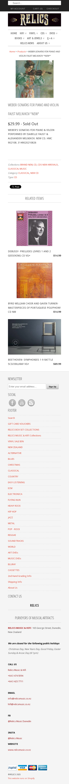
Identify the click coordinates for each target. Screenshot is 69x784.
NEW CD (34, 173)
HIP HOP (12, 511)
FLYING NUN (14, 500)
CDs (44, 33)
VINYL (33, 33)
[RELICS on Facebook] (12, 406)
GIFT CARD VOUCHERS (19, 424)
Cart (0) (38, 9)
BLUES (11, 459)
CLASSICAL (23, 173)
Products (21, 51)
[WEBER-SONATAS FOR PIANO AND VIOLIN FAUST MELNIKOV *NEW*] (34, 98)
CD (35, 164)
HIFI (23, 33)
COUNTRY (13, 476)
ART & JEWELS (35, 38)
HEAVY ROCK (14, 505)
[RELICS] (34, 20)
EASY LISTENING (16, 482)
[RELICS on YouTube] (22, 406)
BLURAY (12, 564)
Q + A (50, 38)
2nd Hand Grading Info (19, 576)
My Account (18, 9)
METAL (11, 523)
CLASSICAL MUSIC (17, 168)
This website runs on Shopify (21, 778)
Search (11, 418)
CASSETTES (13, 570)
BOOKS (19, 38)
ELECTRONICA (15, 494)
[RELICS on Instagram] (31, 406)
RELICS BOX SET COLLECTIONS (23, 429)
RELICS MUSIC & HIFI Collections (24, 435)
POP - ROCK (14, 529)
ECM (10, 488)
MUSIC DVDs (14, 558)
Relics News (27, 43)
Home (14, 33)
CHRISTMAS (14, 464)
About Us (43, 43)
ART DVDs (13, 552)
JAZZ (10, 517)
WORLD (12, 546)
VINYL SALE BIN (16, 441)
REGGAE (12, 535)
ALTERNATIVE (14, 453)
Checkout (53, 9)
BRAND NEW (26, 164)
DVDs (53, 33)
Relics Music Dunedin (20, 721)
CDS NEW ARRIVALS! (48, 164)
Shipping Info (15, 582)
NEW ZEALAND (15, 447)
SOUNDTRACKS (16, 541)
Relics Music (16, 738)
